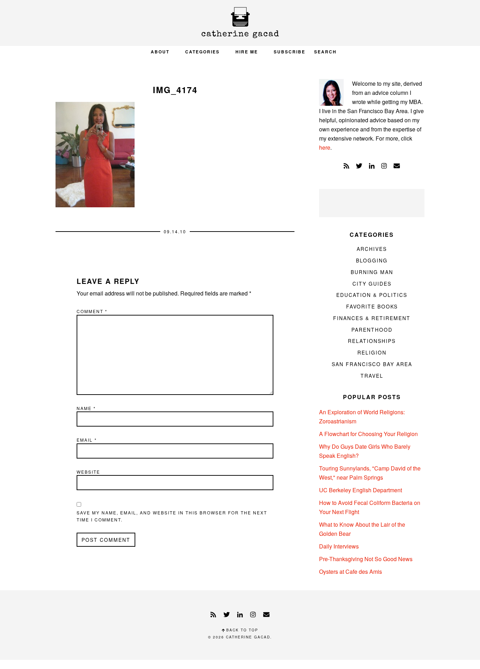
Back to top (241, 630)
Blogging (372, 260)
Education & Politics (371, 294)
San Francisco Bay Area (372, 364)
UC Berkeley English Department (360, 490)
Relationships (372, 340)
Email (87, 440)
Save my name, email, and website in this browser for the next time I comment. (172, 515)
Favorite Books (372, 306)
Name (86, 408)
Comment (92, 311)
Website (88, 472)
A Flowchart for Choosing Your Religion (368, 434)
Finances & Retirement (371, 317)
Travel (372, 375)
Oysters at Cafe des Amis (350, 571)
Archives (372, 248)
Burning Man (372, 271)
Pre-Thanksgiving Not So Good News (366, 559)
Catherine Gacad (240, 22)
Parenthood (372, 329)
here (324, 147)
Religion (372, 352)
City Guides (371, 283)
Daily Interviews (339, 546)
